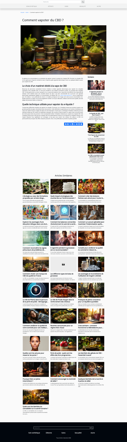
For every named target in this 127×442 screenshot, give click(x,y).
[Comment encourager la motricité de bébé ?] (63, 369)
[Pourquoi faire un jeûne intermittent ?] (36, 369)
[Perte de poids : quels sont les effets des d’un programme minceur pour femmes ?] (63, 343)
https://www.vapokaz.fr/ (66, 95)
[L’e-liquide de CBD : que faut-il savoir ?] (96, 107)
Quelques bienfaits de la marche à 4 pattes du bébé (90, 380)
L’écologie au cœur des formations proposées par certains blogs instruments (35, 198)
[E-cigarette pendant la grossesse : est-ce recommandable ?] (96, 85)
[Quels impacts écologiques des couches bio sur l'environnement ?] (63, 186)
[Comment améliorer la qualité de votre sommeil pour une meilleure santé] (36, 316)
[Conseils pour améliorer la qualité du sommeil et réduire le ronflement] (91, 238)
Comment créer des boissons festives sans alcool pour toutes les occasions (91, 198)
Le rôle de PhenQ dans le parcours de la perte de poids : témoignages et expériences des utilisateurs (35, 302)
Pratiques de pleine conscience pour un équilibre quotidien (89, 301)
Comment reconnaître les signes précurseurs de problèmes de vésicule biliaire (35, 250)
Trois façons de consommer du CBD (96, 135)
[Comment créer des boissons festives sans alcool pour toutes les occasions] (91, 186)
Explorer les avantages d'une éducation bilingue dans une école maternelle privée (35, 224)
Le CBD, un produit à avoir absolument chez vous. (96, 156)
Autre (99, 6)
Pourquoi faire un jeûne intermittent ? (31, 380)
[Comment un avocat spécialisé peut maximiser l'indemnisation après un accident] (91, 212)
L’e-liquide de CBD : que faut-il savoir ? (96, 114)
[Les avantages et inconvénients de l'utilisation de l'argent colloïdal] (91, 264)
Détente (50, 6)
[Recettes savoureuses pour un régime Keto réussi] (63, 316)
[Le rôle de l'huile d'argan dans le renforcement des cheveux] (63, 290)
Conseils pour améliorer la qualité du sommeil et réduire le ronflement (90, 250)
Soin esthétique (31, 6)
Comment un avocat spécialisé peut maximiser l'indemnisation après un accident (91, 224)
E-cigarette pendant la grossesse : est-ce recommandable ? (96, 93)
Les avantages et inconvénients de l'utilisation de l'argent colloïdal (90, 275)
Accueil (22, 12)
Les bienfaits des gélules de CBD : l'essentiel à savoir (90, 354)
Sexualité (83, 6)
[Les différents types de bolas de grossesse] (63, 264)
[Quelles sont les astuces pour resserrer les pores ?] (36, 343)
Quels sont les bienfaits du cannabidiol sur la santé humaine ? (35, 407)
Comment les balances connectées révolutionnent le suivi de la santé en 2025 (63, 224)
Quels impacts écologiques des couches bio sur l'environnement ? (63, 197)
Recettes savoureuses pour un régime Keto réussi (61, 326)
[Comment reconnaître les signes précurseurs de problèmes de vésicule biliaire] (36, 238)
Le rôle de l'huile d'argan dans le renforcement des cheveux (62, 301)
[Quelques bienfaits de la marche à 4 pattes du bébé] (91, 369)
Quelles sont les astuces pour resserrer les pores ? (33, 354)
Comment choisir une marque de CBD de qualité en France (35, 275)
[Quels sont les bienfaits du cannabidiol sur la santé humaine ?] (36, 397)
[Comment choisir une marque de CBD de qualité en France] (36, 264)
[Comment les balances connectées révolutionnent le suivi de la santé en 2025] (63, 212)
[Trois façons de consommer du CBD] (96, 128)
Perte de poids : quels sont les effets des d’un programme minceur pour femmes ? (61, 355)
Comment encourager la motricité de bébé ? (62, 380)
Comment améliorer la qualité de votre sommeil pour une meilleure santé (35, 327)
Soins (66, 6)
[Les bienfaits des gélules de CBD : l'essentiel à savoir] (91, 343)
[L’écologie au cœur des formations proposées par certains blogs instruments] (36, 186)
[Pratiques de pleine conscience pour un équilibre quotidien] (91, 290)
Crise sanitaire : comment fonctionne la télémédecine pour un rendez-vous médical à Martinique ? (90, 328)
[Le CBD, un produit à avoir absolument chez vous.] (96, 148)
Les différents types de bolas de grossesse (61, 275)
